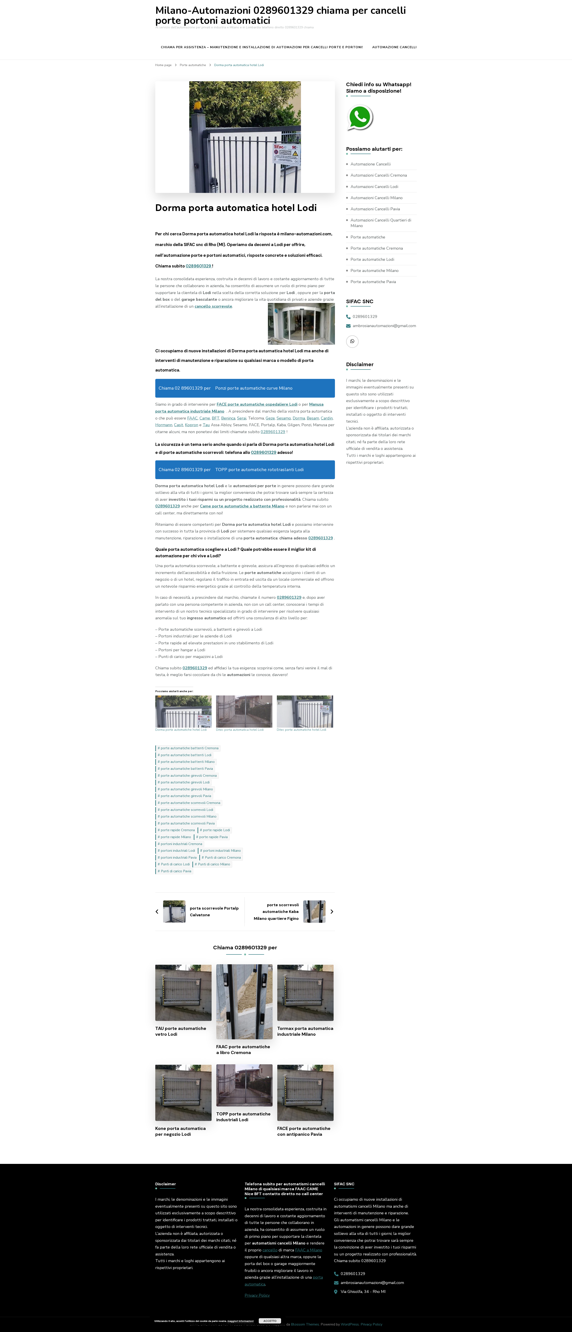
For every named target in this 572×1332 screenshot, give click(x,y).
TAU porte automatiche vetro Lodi (180, 1031)
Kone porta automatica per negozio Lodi (180, 1131)
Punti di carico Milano (214, 864)
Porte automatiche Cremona (377, 248)
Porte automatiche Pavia (373, 281)
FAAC (192, 418)
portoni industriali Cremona (181, 844)
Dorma (299, 418)
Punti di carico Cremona (223, 857)
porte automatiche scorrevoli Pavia (188, 823)
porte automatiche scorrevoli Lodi (187, 810)
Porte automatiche (368, 237)
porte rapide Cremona (178, 830)
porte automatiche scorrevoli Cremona (190, 803)
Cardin (327, 418)
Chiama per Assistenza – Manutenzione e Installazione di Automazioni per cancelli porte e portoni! (262, 47)
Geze (270, 418)
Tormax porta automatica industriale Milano (305, 1031)
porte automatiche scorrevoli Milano (189, 816)
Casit (178, 425)
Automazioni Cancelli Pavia (375, 209)
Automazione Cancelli (394, 47)
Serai (241, 418)
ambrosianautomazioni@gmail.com (384, 325)
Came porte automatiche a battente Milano (242, 506)
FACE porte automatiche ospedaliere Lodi (257, 404)
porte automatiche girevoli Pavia (186, 796)
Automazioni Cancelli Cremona (379, 175)
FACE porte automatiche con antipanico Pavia (303, 1131)
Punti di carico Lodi (175, 864)
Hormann (163, 425)
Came (205, 418)
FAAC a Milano (308, 1250)
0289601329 (199, 266)
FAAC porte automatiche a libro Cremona (243, 1049)
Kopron (191, 425)
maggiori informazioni (240, 1321)
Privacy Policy (257, 1295)
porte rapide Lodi (216, 830)
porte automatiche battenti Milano (188, 762)
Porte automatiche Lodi (372, 259)
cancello (270, 1250)
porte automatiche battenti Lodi (186, 755)
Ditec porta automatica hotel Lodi (240, 730)
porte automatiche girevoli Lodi (185, 782)
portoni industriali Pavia (179, 857)
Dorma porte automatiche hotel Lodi (181, 730)
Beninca (228, 418)
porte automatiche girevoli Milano (187, 789)
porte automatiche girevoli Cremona (189, 775)
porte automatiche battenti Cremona (190, 748)
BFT (215, 418)
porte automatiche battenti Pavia (187, 768)
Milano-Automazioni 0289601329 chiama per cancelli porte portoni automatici (280, 15)
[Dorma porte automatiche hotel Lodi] (183, 711)
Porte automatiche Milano (375, 270)
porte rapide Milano (176, 837)
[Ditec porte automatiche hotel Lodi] (305, 711)
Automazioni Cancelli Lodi (374, 186)
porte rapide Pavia (213, 837)
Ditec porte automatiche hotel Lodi (301, 730)
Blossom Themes (305, 1324)
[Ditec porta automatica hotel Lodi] (244, 711)
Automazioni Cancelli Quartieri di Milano (381, 222)
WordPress (350, 1324)
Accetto (269, 1321)
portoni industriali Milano (222, 850)
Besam (313, 418)
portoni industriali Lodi (178, 850)
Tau (206, 425)
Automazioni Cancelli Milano (377, 197)
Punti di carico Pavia (176, 871)
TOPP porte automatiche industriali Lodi (243, 1117)
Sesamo (284, 418)
